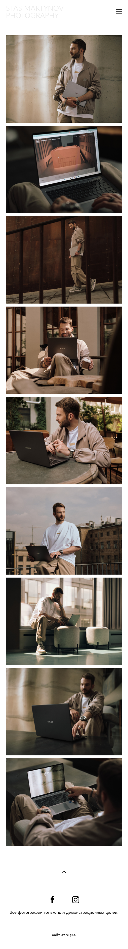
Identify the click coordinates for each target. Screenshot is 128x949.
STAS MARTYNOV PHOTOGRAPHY (34, 11)
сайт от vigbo (64, 934)
